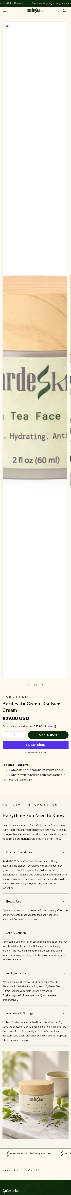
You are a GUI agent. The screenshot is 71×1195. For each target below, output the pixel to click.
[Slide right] (42, 685)
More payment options (35, 752)
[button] (5, 10)
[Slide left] (28, 685)
